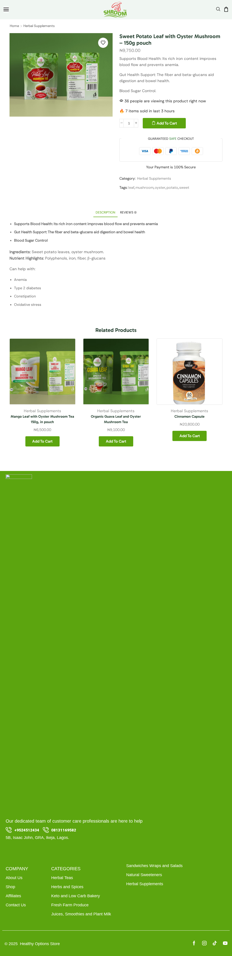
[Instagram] (204, 943)
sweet (184, 187)
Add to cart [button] (42, 441)
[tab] (105, 212)
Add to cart (167, 123)
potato (172, 187)
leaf (131, 187)
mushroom (144, 187)
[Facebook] (194, 943)
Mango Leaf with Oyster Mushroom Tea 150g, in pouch (42, 419)
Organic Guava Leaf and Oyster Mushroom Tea (116, 419)
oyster (160, 187)
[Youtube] (225, 943)
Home (14, 26)
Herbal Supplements (39, 26)
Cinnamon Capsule (189, 416)
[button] (6, 9)
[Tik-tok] (215, 943)
